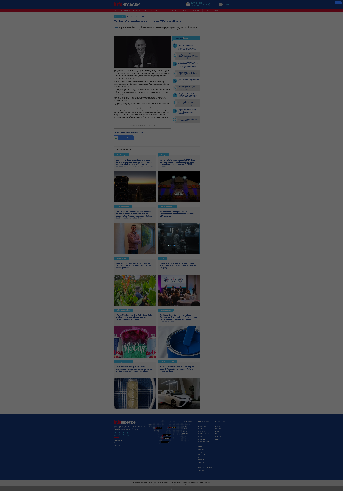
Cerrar (337, 3)
